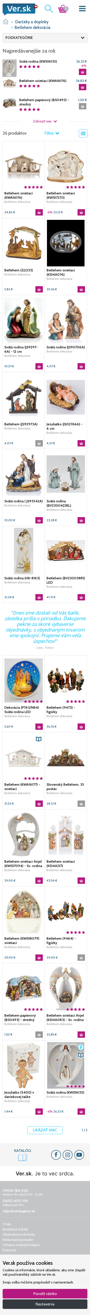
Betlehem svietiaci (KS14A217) (61, 863)
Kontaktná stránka (15, 1229)
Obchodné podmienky (19, 1234)
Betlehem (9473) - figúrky (61, 709)
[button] (39, 739)
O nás (7, 1224)
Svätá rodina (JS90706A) (66, 347)
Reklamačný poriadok (18, 1240)
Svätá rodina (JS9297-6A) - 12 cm (21, 349)
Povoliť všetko (45, 1293)
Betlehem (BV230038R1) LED (66, 580)
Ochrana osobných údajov (21, 1245)
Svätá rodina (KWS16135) (38, 61)
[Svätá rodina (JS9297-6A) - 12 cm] (23, 320)
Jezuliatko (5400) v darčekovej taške (19, 1094)
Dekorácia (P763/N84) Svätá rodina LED (21, 709)
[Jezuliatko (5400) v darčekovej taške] (23, 1065)
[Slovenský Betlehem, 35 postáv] (66, 757)
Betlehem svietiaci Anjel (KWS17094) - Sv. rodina (23, 863)
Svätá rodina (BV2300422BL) (59, 503)
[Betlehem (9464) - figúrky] (66, 911)
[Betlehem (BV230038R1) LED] (66, 551)
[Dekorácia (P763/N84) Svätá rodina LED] (23, 680)
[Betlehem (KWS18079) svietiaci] (23, 911)
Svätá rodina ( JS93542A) (23, 501)
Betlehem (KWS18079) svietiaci (21, 940)
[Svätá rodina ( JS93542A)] (23, 474)
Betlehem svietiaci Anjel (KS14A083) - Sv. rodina (65, 1017)
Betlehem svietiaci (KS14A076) (61, 272)
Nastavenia (45, 1304)
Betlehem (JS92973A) (21, 424)
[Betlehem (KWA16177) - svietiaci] (23, 757)
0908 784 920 (15, 1190)
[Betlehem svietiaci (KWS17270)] (66, 166)
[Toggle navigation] (82, 9)
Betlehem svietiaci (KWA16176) (42, 81)
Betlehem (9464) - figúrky (61, 940)
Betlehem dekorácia (17, 202)
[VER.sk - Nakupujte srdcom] (19, 9)
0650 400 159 (15, 1200)
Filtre (49, 133)
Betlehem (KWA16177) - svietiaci (22, 786)
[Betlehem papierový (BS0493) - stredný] (9, 103)
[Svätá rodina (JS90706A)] (66, 320)
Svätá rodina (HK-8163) (22, 578)
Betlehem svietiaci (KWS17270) (61, 195)
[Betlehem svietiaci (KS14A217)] (66, 834)
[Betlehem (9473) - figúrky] (66, 680)
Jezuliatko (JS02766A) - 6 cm (65, 426)
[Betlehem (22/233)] (23, 243)
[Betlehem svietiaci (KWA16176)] (9, 83)
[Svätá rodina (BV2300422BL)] (66, 474)
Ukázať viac (45, 1130)
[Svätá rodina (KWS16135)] (9, 68)
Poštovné (9, 1250)
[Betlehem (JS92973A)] (23, 397)
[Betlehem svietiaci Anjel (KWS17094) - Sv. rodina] (23, 834)
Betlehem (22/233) (18, 270)
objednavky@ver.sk (19, 1211)
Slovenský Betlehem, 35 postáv (65, 786)
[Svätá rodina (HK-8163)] (23, 551)
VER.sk (6, 21)
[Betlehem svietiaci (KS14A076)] (66, 243)
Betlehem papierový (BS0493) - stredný (44, 102)
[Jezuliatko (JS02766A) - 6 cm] (66, 397)
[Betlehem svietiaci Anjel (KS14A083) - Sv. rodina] (66, 988)
